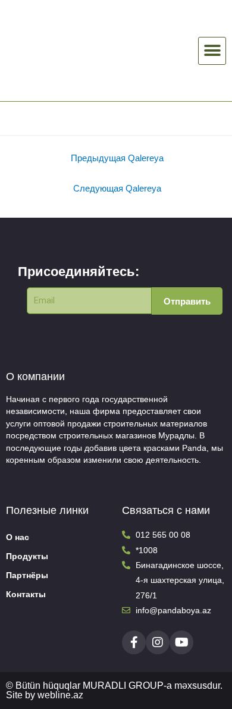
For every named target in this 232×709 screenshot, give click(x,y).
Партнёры (27, 575)
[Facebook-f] (134, 642)
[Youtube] (181, 642)
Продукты (27, 556)
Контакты (26, 594)
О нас (17, 537)
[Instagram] (158, 642)
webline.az (60, 695)
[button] (212, 51)
